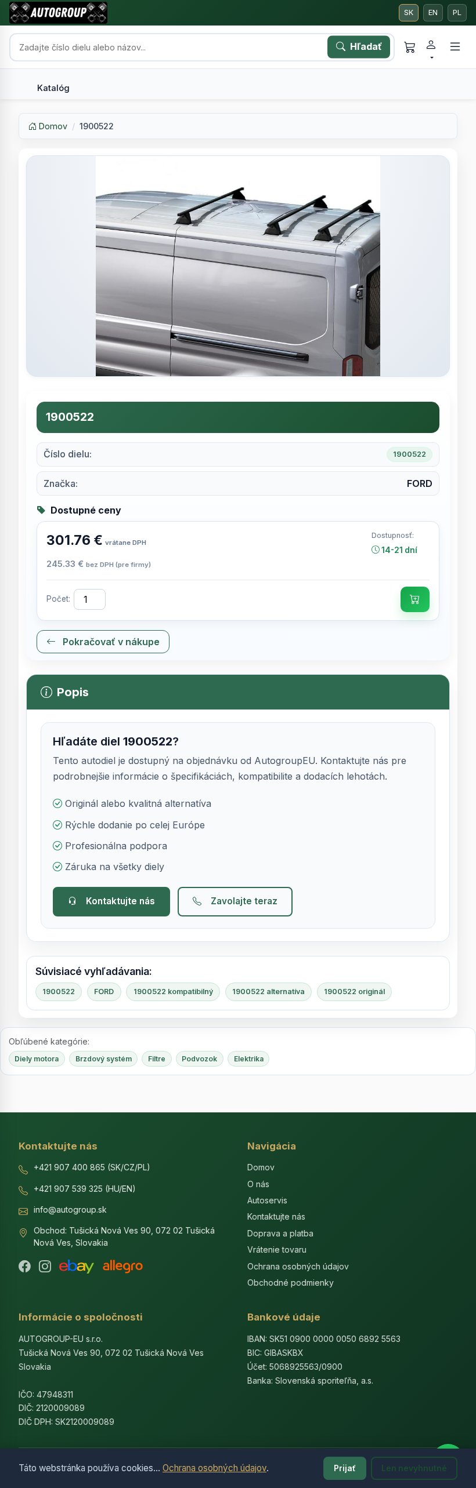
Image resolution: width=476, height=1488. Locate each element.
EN (433, 12)
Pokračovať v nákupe (110, 641)
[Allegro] (122, 1267)
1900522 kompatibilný (173, 991)
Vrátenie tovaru (276, 1249)
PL (457, 12)
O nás (258, 1184)
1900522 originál (354, 991)
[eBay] (76, 1267)
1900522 (58, 991)
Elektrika (249, 1058)
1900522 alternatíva (268, 991)
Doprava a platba (280, 1233)
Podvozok (199, 1058)
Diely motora (37, 1058)
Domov (52, 126)
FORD (104, 991)
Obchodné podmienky (290, 1282)
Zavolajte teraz (244, 901)
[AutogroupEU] (58, 13)
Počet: (58, 598)
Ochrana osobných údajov (214, 1468)
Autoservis (267, 1200)
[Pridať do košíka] (415, 599)
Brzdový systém (103, 1058)
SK (408, 12)
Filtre (156, 1058)
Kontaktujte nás (120, 901)
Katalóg (53, 88)
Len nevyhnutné (414, 1468)
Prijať (345, 1468)
